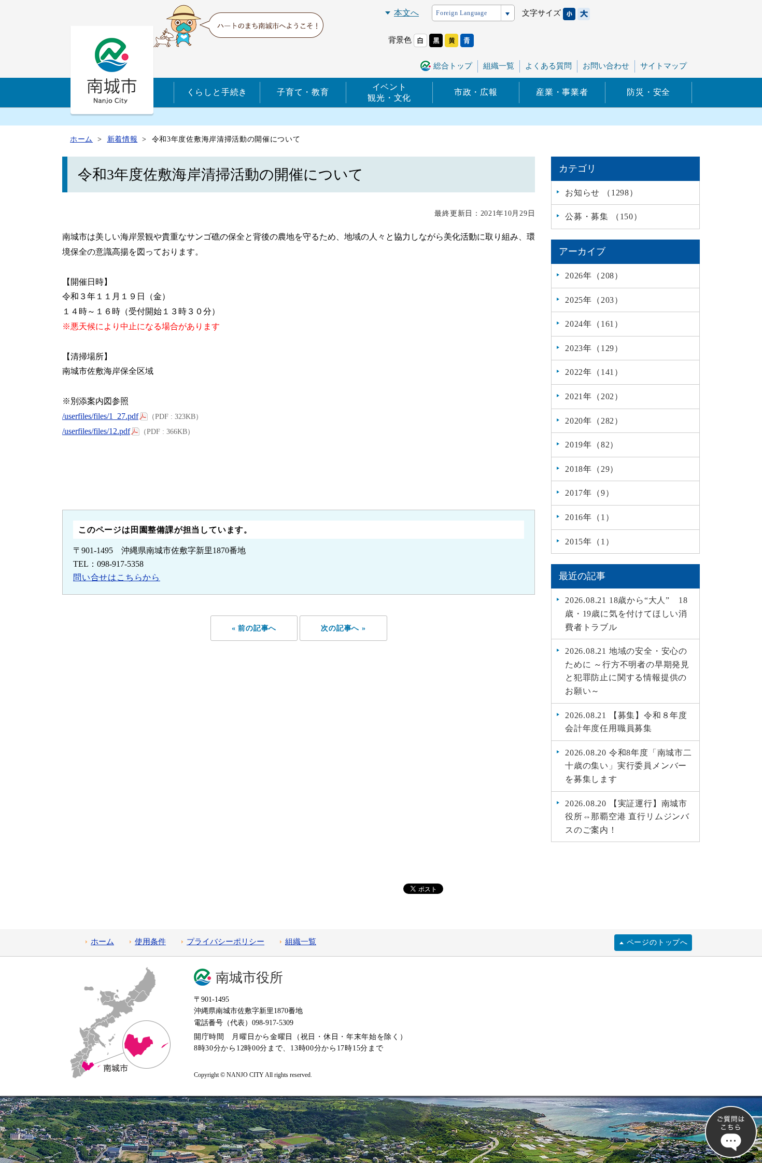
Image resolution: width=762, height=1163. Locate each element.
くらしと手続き (217, 92)
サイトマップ (663, 66)
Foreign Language (461, 13)
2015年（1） (589, 541)
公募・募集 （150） (603, 216)
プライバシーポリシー (225, 941)
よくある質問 (548, 66)
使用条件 (150, 941)
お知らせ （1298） (601, 192)
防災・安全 (648, 92)
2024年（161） (594, 323)
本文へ (406, 12)
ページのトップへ (657, 942)
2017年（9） (589, 492)
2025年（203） (594, 300)
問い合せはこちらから (116, 577)
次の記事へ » (343, 628)
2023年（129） (594, 348)
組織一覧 (498, 66)
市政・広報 (476, 92)
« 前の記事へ (254, 628)
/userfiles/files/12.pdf (96, 431)
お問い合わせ (606, 66)
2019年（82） (591, 444)
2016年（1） (589, 517)
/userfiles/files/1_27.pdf (100, 416)
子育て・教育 (303, 92)
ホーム (102, 941)
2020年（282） (594, 420)
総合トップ (452, 66)
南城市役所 (249, 977)
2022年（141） (594, 372)
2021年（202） (594, 396)
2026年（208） (594, 275)
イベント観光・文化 (389, 92)
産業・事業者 (562, 92)
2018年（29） (591, 469)
